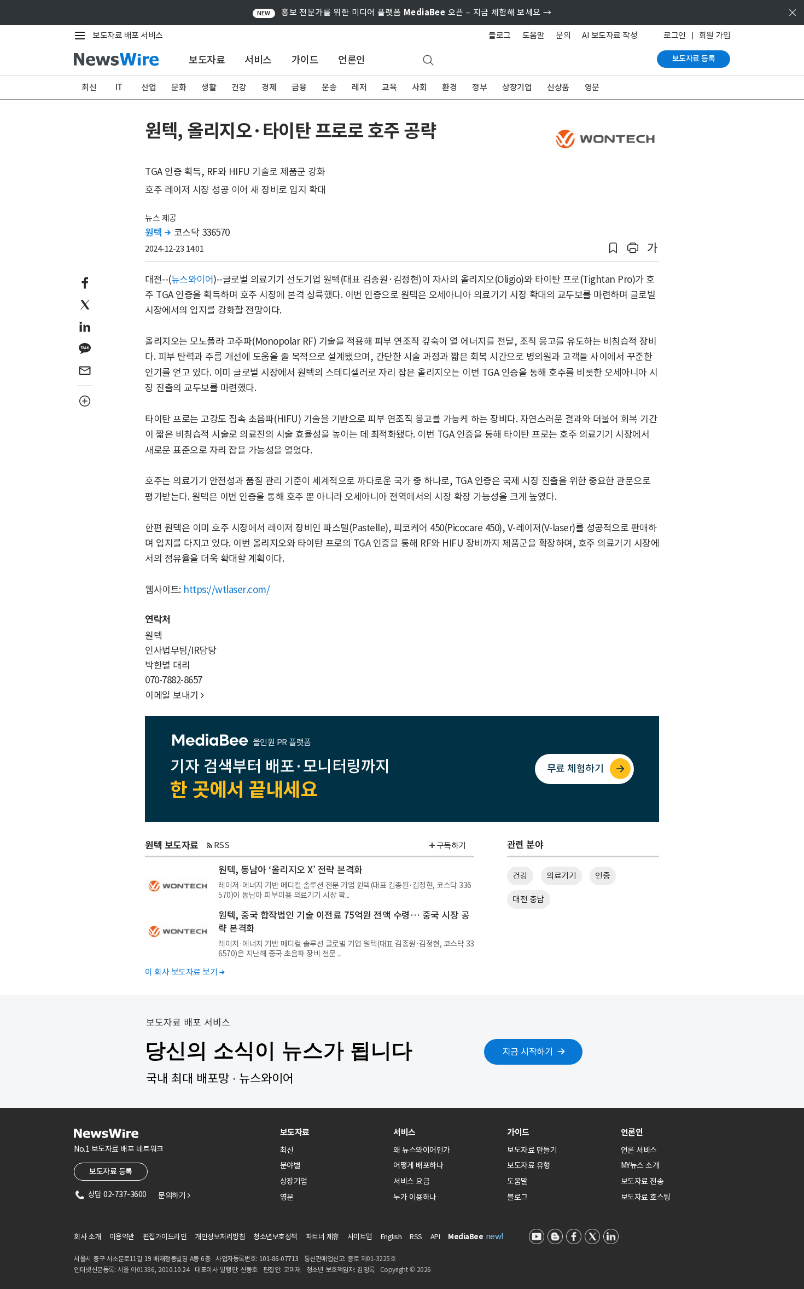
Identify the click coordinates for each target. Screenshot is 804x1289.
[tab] (332, 1132)
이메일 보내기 (174, 695)
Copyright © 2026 (405, 1269)
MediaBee (465, 1236)
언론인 (351, 60)
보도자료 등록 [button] (110, 1171)
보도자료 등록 (693, 58)
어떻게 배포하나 (418, 1165)
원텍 (157, 233)
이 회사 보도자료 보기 (184, 972)
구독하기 (451, 845)
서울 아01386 (136, 1269)
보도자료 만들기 (532, 1150)
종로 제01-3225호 (371, 1259)
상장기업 (517, 87)
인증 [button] (602, 875)
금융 (299, 87)
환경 (449, 87)
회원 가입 (715, 35)
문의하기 (174, 1195)
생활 (208, 87)
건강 (238, 87)
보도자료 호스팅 (646, 1197)
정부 (479, 87)
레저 (359, 87)
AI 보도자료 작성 (609, 35)
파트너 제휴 (322, 1236)
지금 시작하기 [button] (528, 1051)
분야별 (290, 1165)
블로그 (499, 35)
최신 (88, 87)
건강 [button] (519, 875)
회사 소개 (87, 1236)
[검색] (428, 61)
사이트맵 (359, 1236)
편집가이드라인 (165, 1236)
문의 (563, 35)
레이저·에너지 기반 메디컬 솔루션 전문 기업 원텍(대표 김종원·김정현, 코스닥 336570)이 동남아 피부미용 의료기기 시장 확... (344, 890)
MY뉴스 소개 (640, 1165)
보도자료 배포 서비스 (127, 35)
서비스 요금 (411, 1181)
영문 (592, 87)
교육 (389, 87)
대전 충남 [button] (528, 899)
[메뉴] (82, 35)
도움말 (533, 35)
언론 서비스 (639, 1150)
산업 (148, 87)
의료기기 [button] (561, 875)
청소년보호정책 (275, 1236)
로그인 (674, 35)
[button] (613, 248)
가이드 (305, 60)
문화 (178, 87)
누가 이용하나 (414, 1197)
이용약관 (122, 1236)
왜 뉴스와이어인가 (421, 1150)
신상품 (558, 87)
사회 (419, 87)
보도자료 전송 (642, 1181)
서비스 (258, 60)
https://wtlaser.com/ (226, 590)
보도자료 (207, 60)
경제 (268, 87)
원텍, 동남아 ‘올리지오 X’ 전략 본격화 (290, 870)
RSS (222, 845)
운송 (329, 87)
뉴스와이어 (192, 280)
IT (119, 87)
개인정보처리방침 (220, 1236)
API (435, 1236)
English (391, 1236)
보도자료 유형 (528, 1165)
